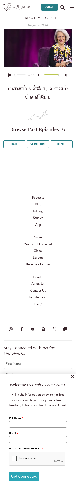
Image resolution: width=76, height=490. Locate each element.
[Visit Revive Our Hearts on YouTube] (32, 329)
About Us (38, 283)
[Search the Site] (62, 7)
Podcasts (38, 197)
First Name (13, 363)
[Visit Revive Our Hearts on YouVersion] (65, 329)
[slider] (20, 75)
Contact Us (38, 290)
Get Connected (24, 476)
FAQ (38, 304)
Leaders (38, 257)
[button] (71, 7)
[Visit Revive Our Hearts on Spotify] (43, 329)
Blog (38, 204)
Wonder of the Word (38, 243)
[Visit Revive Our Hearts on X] (54, 329)
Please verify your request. (26, 448)
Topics (62, 144)
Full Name (16, 418)
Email (13, 433)
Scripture (38, 144)
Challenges (38, 211)
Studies (38, 217)
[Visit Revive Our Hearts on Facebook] (22, 329)
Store (38, 237)
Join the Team (38, 297)
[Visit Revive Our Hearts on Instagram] (11, 329)
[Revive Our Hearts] (17, 7)
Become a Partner (38, 264)
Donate (49, 7)
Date (14, 144)
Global (38, 250)
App (38, 224)
